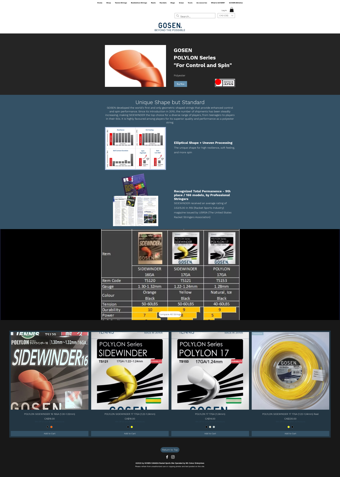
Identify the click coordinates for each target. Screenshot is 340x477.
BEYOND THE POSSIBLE (169, 30)
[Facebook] (167, 457)
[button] (108, 3)
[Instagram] (173, 457)
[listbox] (226, 15)
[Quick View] (49, 371)
